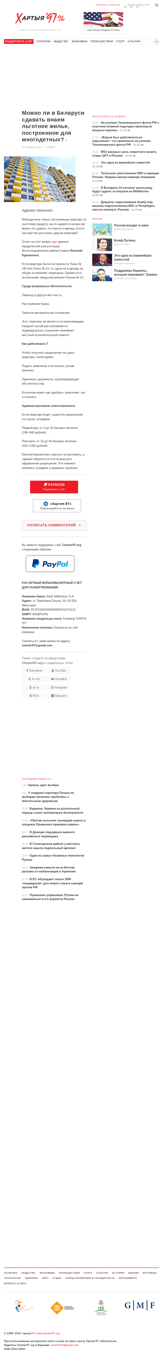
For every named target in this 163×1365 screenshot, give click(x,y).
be (125, 7)
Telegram (61, 695)
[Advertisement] (45, 78)
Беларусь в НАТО (15, 1283)
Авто (45, 1278)
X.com (36, 679)
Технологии (12, 1278)
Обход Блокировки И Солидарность (90, 1278)
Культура (134, 41)
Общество (61, 41)
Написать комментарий (54, 525)
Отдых (56, 1278)
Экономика (79, 41)
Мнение (97, 219)
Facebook (35, 670)
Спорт (120, 41)
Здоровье (31, 1278)
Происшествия (102, 41)
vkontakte (60, 679)
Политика (44, 41)
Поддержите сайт (54, 487)
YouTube (60, 670)
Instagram (60, 687)
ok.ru (36, 687)
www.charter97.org (48, 1333)
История (118, 1273)
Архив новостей (138, 5)
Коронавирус (128, 1278)
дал (54, 241)
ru (131, 7)
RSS (36, 695)
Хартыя (40, 18)
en (137, 7)
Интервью (149, 1273)
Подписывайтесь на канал (57, 506)
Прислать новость (108, 5)
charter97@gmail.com (65, 1345)
